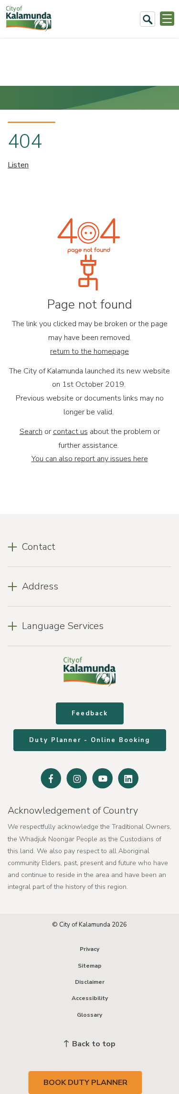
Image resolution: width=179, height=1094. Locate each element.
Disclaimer (90, 982)
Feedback (90, 713)
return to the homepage (89, 351)
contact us (70, 431)
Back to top (93, 1044)
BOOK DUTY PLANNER (85, 1082)
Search (31, 431)
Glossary (89, 1015)
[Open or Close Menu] (167, 18)
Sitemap (90, 966)
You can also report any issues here (90, 459)
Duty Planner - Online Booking (89, 740)
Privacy (89, 949)
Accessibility (90, 998)
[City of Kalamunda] (29, 19)
